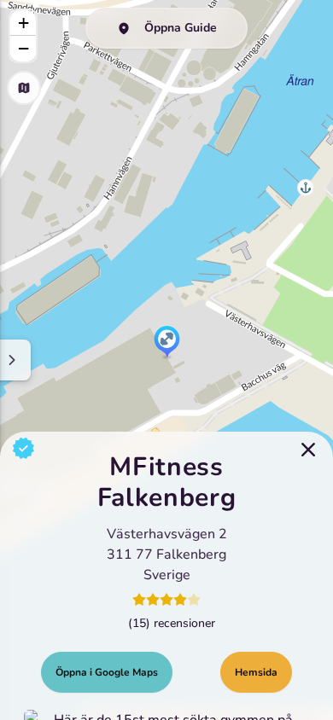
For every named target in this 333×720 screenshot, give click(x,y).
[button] (167, 343)
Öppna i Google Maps (107, 672)
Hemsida (256, 672)
